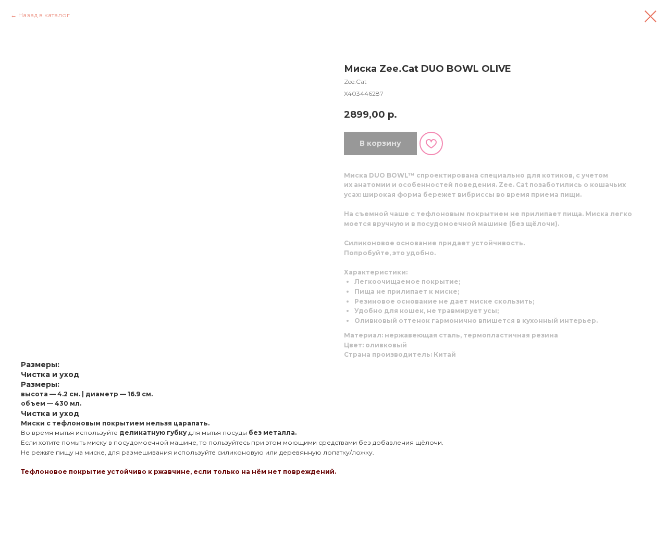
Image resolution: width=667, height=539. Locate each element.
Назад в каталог (44, 15)
